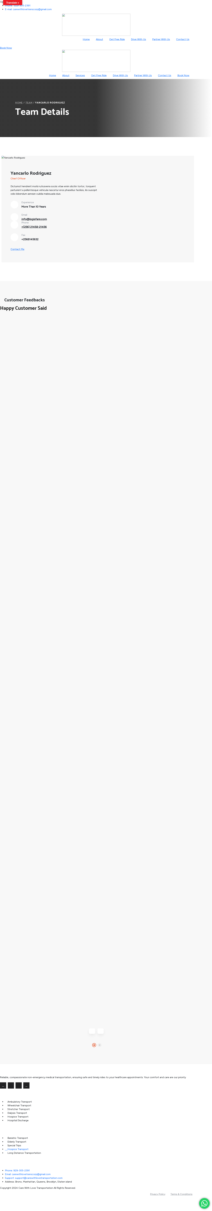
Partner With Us (161, 39)
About (99, 39)
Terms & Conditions (181, 1194)
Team (28, 103)
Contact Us (182, 39)
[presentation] (92, 1031)
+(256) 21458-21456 (34, 226)
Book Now (6, 47)
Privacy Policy (157, 1194)
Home (86, 39)
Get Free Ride (117, 39)
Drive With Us (138, 39)
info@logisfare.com (34, 219)
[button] (94, 1045)
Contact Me (17, 249)
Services (80, 75)
